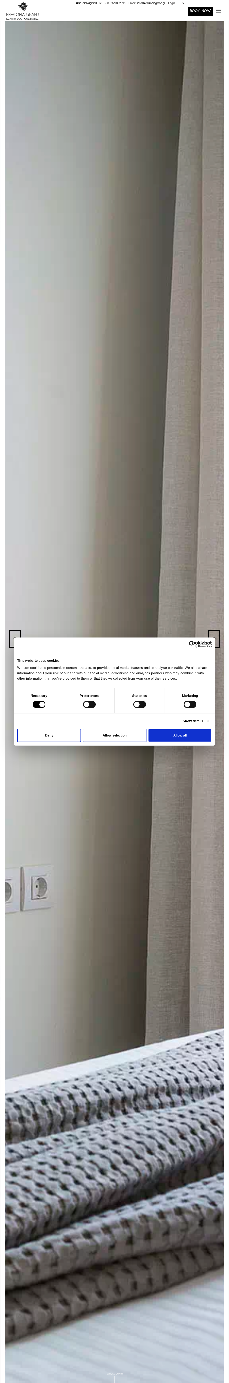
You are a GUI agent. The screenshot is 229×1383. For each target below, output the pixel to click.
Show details (193, 721)
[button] (218, 12)
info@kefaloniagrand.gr (151, 4)
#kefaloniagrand (86, 4)
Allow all (180, 735)
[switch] (89, 704)
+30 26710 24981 (115, 4)
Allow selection (115, 735)
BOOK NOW (200, 12)
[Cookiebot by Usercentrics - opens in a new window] (192, 644)
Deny (49, 735)
